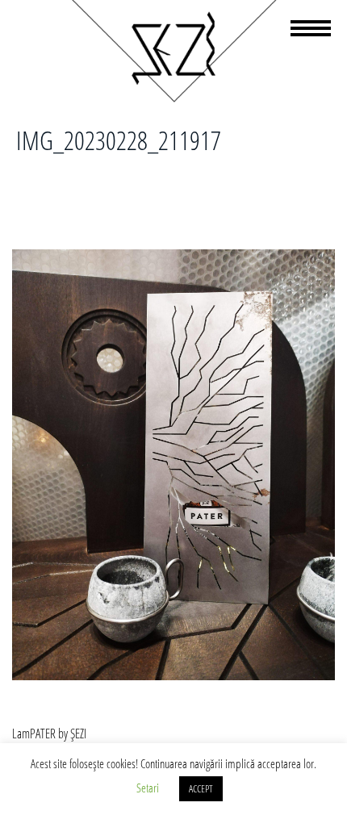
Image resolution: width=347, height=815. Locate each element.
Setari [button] (147, 787)
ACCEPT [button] (201, 788)
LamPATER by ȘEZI (49, 733)
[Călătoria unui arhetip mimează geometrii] (173, 99)
